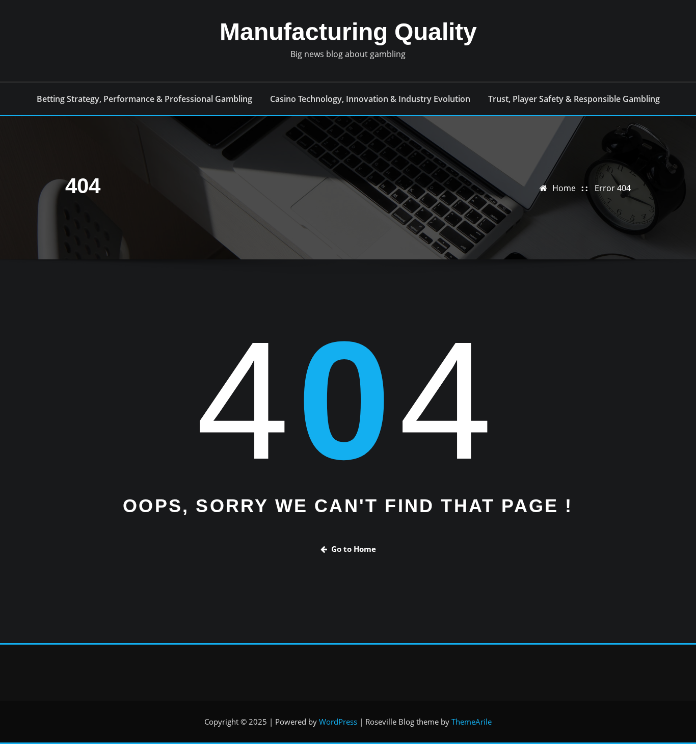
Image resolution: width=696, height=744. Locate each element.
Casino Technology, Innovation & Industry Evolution (370, 98)
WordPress (338, 721)
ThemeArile (471, 721)
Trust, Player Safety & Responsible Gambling (574, 98)
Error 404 (613, 188)
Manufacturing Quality (348, 31)
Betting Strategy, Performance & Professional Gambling (144, 98)
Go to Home (353, 549)
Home (564, 188)
